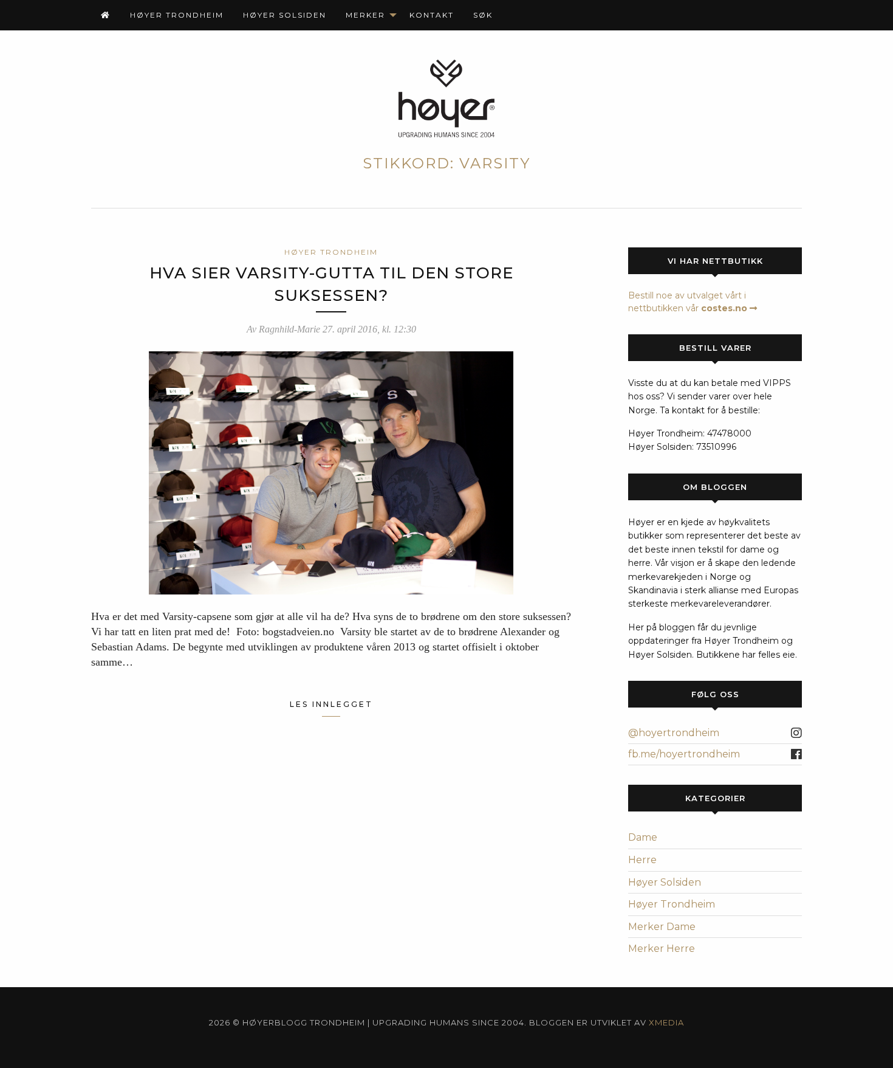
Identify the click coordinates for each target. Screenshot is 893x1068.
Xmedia (666, 1022)
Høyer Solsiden (284, 14)
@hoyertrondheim (673, 733)
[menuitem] (105, 15)
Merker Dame (662, 926)
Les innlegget (331, 704)
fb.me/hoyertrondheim (684, 754)
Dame (642, 837)
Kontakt (431, 14)
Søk (483, 14)
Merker (365, 14)
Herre (642, 860)
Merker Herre (661, 948)
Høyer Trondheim (177, 14)
